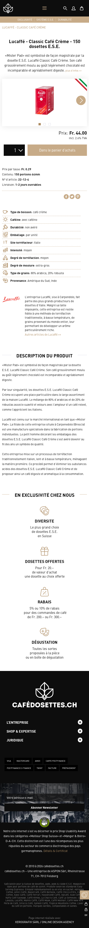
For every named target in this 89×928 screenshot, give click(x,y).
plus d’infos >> (73, 70)
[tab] (65, 8)
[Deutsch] (84, 915)
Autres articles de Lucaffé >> (43, 334)
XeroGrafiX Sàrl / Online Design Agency (44, 922)
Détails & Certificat (55, 851)
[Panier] (82, 8)
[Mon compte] (73, 8)
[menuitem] (73, 8)
